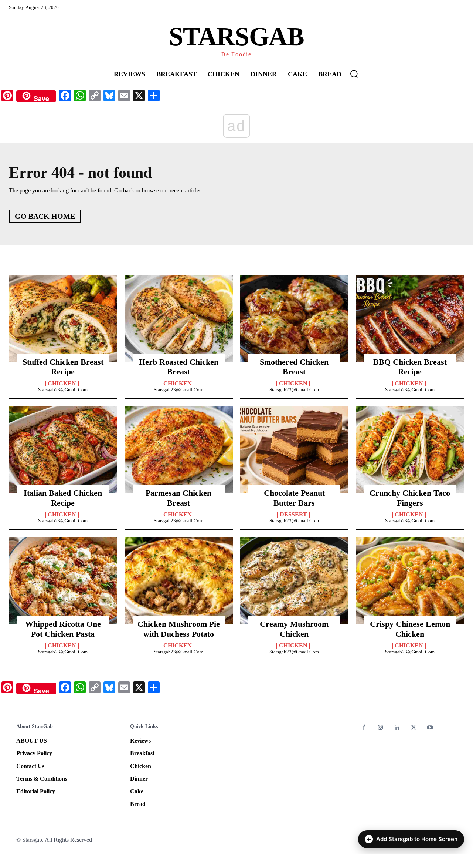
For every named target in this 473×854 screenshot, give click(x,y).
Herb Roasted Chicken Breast (178, 366)
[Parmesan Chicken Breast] (179, 449)
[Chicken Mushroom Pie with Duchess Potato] (179, 580)
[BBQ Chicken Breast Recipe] (410, 318)
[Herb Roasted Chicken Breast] (179, 318)
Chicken (62, 383)
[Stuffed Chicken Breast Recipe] (63, 318)
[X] (413, 727)
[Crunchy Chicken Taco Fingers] (410, 449)
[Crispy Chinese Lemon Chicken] (410, 580)
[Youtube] (429, 727)
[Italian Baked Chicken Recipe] (63, 449)
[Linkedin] (397, 727)
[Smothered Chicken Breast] (294, 318)
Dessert (293, 515)
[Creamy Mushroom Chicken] (294, 580)
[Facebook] (364, 727)
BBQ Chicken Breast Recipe (410, 366)
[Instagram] (380, 727)
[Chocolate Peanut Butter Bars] (294, 449)
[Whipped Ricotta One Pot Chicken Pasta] (63, 580)
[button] (354, 74)
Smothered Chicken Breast (294, 366)
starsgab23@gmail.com (63, 389)
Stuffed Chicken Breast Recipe (63, 366)
